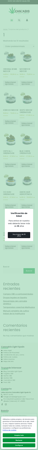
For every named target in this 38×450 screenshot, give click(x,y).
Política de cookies (9, 430)
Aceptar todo (19, 435)
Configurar (19, 445)
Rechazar (19, 440)
